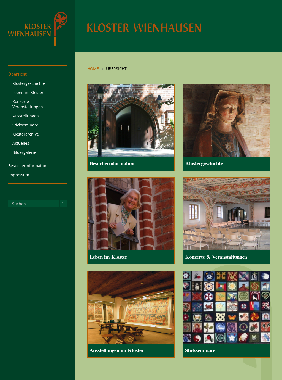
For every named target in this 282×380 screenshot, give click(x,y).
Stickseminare (25, 125)
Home (93, 68)
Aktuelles (20, 143)
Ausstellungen (25, 115)
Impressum (18, 174)
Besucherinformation (27, 165)
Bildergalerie (24, 152)
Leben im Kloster (28, 92)
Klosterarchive (25, 134)
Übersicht (17, 74)
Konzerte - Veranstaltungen (27, 104)
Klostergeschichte (28, 83)
